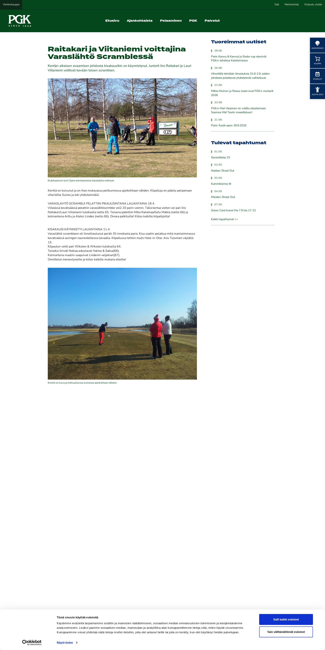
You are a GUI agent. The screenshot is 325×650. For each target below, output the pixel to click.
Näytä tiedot (65, 642)
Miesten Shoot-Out (223, 197)
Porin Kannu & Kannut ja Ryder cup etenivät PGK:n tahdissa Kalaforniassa (238, 58)
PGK (193, 21)
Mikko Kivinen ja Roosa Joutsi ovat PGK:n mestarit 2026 (242, 93)
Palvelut (212, 21)
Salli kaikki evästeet (286, 619)
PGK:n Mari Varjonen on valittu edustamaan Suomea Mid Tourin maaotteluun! (238, 110)
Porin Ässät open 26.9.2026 (228, 125)
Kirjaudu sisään (313, 4)
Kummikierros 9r (221, 184)
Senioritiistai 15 (220, 157)
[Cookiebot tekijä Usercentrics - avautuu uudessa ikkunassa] (31, 642)
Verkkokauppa (11, 4)
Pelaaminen (171, 21)
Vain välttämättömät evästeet (286, 631)
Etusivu (112, 21)
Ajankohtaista (140, 21)
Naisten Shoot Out (222, 170)
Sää (277, 4)
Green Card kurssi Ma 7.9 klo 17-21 (233, 210)
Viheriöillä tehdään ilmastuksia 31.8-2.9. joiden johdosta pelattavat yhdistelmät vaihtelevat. (240, 75)
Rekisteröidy (292, 4)
